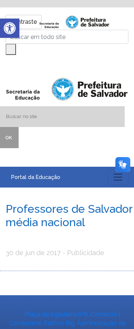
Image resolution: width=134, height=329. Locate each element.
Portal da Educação (35, 177)
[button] (9, 28)
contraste (23, 21)
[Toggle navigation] (118, 177)
